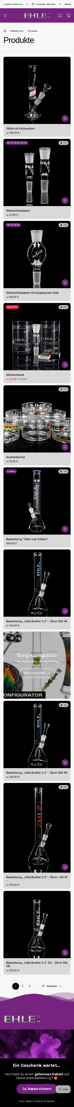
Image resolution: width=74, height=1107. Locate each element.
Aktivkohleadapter (18, 210)
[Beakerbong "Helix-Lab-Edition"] (37, 501)
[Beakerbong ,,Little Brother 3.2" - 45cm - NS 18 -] (37, 828)
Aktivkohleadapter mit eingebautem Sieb (32, 292)
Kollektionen (16, 30)
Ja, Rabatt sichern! (37, 1089)
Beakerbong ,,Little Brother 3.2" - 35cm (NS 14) (36, 621)
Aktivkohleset (15, 374)
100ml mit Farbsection (20, 128)
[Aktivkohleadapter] (37, 172)
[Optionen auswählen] (65, 118)
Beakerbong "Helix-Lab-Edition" (27, 539)
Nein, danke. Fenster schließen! (37, 1101)
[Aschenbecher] (37, 419)
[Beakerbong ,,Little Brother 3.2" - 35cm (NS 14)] (37, 583)
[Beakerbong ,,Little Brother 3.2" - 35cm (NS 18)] (37, 734)
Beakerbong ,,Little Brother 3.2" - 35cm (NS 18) (36, 772)
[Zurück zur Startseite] (4, 30)
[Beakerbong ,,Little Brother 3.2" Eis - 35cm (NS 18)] (37, 924)
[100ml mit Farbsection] (37, 90)
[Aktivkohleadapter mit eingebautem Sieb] (37, 254)
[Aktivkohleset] (37, 336)
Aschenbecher (15, 457)
